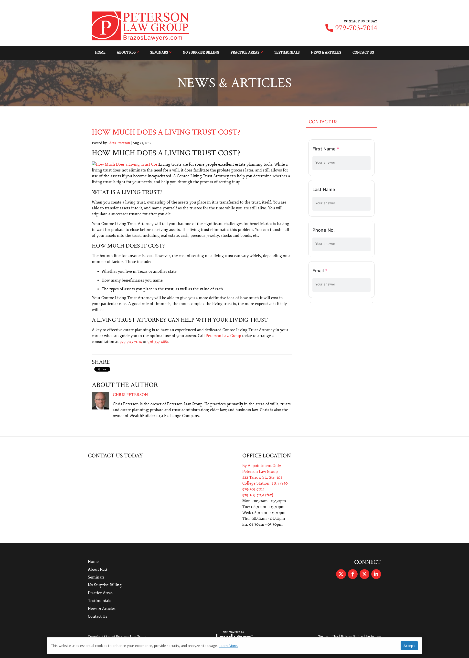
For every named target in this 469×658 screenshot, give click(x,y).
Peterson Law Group (223, 335)
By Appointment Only (261, 465)
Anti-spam (373, 637)
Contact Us (363, 52)
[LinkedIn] (376, 574)
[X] (341, 574)
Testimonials (287, 52)
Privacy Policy (352, 637)
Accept (409, 645)
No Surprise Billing (201, 52)
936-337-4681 (158, 341)
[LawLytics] (234, 636)
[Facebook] (353, 574)
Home (100, 52)
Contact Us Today (115, 455)
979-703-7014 (356, 28)
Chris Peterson (118, 143)
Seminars (159, 52)
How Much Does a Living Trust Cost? (166, 132)
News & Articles (326, 52)
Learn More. (228, 645)
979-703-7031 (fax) (257, 495)
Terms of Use (328, 637)
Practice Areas (245, 52)
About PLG (126, 52)
